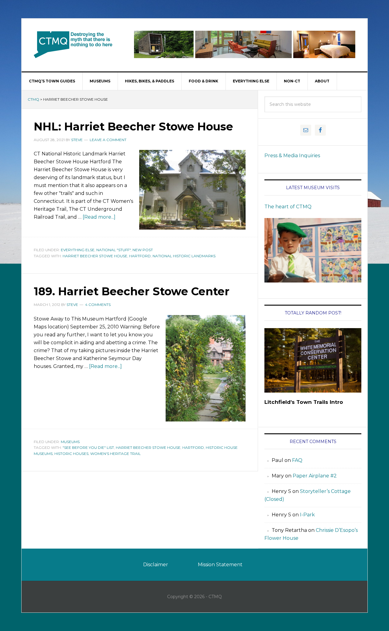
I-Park (307, 515)
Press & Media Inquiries (292, 155)
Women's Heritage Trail (115, 453)
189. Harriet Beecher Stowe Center (131, 291)
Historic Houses (71, 453)
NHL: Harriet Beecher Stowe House (133, 126)
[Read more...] (99, 217)
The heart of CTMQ (288, 207)
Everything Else (78, 250)
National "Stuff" (113, 250)
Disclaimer (155, 564)
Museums (70, 441)
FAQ (297, 460)
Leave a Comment (108, 139)
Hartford (140, 256)
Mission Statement (220, 564)
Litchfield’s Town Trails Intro (303, 402)
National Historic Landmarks (184, 256)
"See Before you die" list (88, 447)
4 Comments (98, 304)
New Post (143, 250)
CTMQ (73, 44)
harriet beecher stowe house (95, 256)
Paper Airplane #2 (315, 476)
